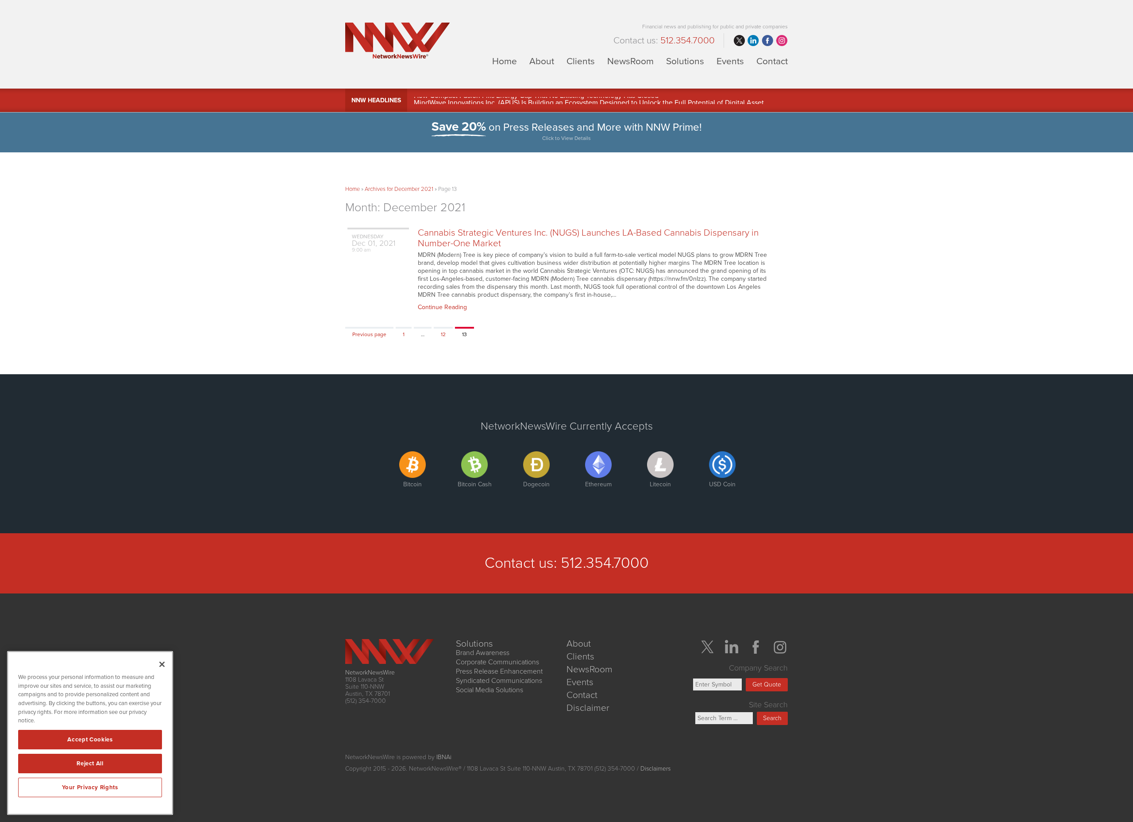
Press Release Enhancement (499, 671)
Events (730, 61)
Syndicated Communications (499, 680)
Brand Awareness (482, 652)
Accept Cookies (89, 739)
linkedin (753, 41)
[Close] (162, 664)
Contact (772, 61)
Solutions (685, 61)
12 (446, 334)
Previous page (369, 334)
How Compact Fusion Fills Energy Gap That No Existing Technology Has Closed (536, 100)
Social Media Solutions (489, 690)
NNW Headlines (376, 100)
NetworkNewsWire (370, 672)
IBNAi (443, 757)
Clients (580, 61)
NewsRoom (630, 61)
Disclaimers (655, 768)
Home (504, 61)
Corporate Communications (497, 662)
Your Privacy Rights (90, 787)
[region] (90, 733)
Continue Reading (442, 307)
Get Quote (766, 684)
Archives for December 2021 (399, 189)
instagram (781, 41)
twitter (739, 41)
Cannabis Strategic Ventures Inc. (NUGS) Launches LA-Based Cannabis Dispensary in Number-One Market (588, 238)
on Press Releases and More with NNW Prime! (567, 131)
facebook (767, 41)
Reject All (90, 763)
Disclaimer (587, 707)
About (541, 61)
